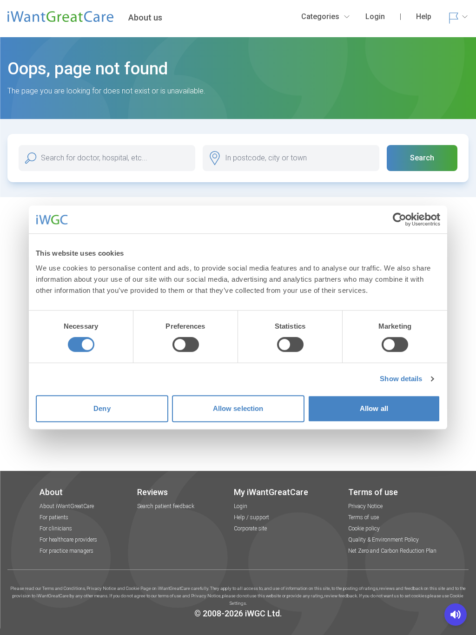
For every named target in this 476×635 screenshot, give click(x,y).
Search (422, 157)
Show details (401, 379)
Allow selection (238, 408)
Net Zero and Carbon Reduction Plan (392, 551)
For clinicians (56, 528)
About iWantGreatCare (67, 506)
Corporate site (250, 528)
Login (240, 506)
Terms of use (363, 517)
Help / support (251, 517)
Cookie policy (364, 528)
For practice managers (66, 551)
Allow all (374, 408)
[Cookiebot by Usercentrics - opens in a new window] (399, 219)
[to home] (60, 20)
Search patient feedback (165, 506)
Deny (101, 408)
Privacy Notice (365, 506)
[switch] (185, 344)
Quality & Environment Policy (383, 539)
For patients (54, 517)
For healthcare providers (68, 539)
